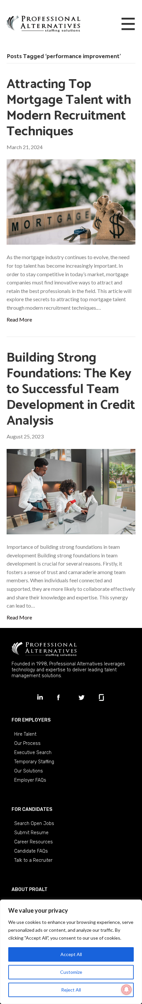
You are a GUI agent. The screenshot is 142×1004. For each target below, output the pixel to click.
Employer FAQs (30, 780)
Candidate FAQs (31, 851)
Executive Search (33, 752)
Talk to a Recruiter (33, 860)
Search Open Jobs (34, 823)
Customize (71, 972)
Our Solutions (28, 771)
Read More (19, 319)
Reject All (71, 990)
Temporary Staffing (34, 762)
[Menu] (128, 24)
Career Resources (33, 842)
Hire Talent (25, 734)
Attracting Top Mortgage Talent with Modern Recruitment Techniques (69, 108)
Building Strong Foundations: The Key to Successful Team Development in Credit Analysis (71, 389)
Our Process (27, 743)
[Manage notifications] (126, 989)
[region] (71, 952)
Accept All (71, 954)
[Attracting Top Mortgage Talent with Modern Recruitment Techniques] (71, 201)
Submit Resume (31, 833)
